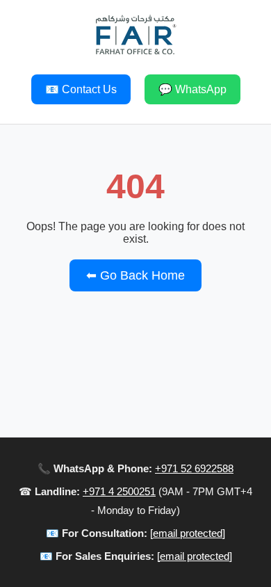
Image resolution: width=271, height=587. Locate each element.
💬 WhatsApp (192, 89)
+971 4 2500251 (119, 491)
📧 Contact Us (81, 89)
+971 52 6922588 (194, 468)
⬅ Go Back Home (135, 275)
